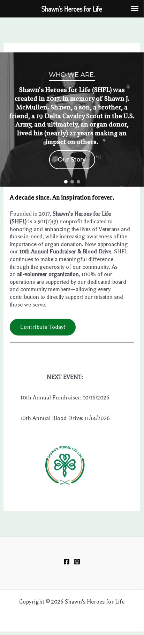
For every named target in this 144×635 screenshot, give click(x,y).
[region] (72, 119)
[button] (65, 181)
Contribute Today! (42, 327)
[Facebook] (66, 561)
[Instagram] (77, 561)
